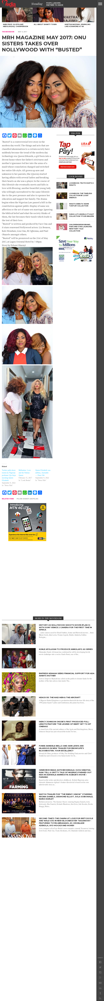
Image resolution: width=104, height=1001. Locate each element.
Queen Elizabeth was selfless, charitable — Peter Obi (42, 472)
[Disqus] (27, 578)
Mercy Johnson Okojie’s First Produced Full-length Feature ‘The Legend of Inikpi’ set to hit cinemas (65, 724)
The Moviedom (8, 32)
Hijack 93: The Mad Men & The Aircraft (60, 697)
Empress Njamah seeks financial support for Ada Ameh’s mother (66, 674)
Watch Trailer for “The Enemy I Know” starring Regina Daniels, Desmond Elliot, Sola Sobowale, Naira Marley (66, 796)
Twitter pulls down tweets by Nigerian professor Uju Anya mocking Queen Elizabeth (9, 475)
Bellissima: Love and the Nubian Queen (25, 472)
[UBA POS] (75, 169)
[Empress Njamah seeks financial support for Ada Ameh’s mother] (19, 692)
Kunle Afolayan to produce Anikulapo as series (66, 649)
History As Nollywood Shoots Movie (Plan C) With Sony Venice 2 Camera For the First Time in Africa (65, 627)
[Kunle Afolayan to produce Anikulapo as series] (19, 668)
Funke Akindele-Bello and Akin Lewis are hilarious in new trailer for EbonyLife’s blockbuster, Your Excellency (61, 748)
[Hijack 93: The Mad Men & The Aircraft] (19, 716)
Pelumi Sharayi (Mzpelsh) (27, 499)
